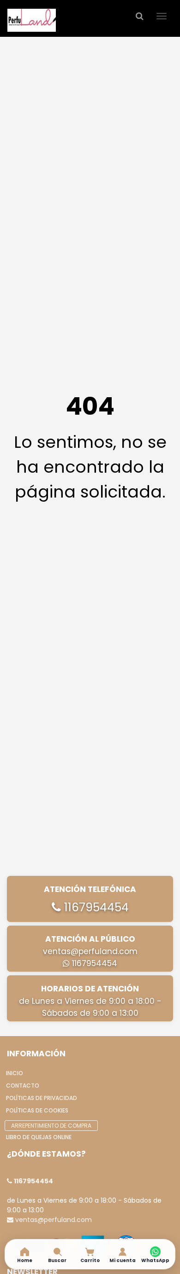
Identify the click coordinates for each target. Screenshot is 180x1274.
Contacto (22, 1085)
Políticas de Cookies (37, 1110)
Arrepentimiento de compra (51, 1125)
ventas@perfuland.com (90, 951)
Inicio (14, 1073)
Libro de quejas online (39, 1137)
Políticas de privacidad (41, 1098)
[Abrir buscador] (139, 16)
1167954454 (95, 907)
